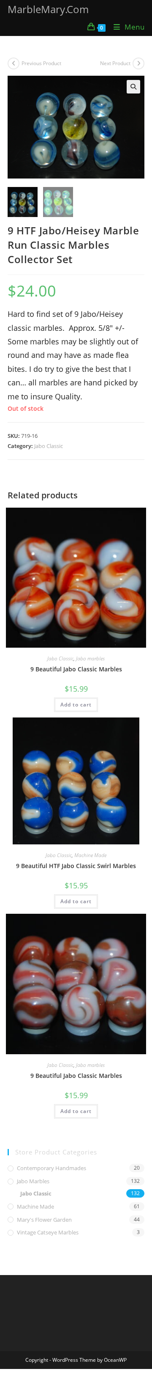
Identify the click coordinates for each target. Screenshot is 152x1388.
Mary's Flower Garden (44, 1219)
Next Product (115, 63)
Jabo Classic (48, 446)
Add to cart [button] (76, 704)
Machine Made (90, 855)
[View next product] (138, 63)
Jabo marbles (90, 658)
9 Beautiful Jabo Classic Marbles (76, 669)
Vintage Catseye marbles (48, 1232)
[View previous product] (13, 63)
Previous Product (41, 63)
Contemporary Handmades (51, 1168)
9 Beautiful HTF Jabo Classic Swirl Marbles (76, 866)
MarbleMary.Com (48, 9)
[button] (133, 86)
